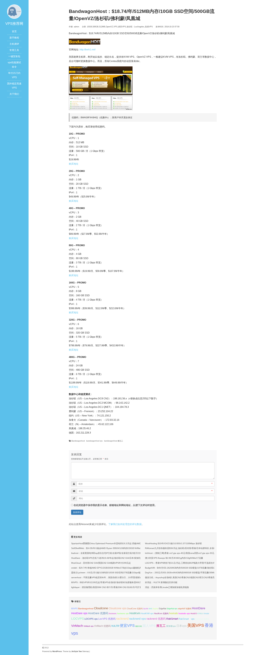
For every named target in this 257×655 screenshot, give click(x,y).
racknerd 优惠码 (156, 618)
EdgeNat (162, 608)
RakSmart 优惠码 (202, 619)
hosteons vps (123, 613)
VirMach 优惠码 (102, 626)
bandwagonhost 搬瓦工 (113, 441)
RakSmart (172, 618)
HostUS (194, 614)
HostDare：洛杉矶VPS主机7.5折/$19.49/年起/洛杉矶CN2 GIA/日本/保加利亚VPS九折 (111, 558)
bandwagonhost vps (94, 441)
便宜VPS (122, 27)
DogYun (155, 609)
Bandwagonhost (78, 441)
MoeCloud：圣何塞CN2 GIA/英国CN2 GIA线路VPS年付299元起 (101, 563)
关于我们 (14, 94)
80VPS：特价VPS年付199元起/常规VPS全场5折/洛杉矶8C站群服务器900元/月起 (108, 582)
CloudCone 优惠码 (135, 608)
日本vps (181, 625)
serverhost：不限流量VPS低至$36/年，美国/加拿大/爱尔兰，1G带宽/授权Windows (109, 577)
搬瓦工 (161, 625)
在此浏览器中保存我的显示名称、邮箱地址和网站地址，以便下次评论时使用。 (115, 505)
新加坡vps (171, 626)
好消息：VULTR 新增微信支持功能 (161, 582)
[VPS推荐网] (14, 11)
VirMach (77, 625)
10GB (89, 27)
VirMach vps (89, 626)
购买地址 (73, 164)
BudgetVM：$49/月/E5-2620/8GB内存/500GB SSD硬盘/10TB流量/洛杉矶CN (180, 568)
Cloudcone (101, 608)
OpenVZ (109, 27)
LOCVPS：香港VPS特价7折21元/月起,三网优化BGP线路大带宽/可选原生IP (180, 563)
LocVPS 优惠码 (107, 618)
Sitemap (85, 651)
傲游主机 (138, 626)
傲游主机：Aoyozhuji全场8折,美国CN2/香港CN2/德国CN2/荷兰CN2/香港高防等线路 (184, 577)
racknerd (122, 618)
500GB (95, 27)
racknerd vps (137, 618)
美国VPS (149, 27)
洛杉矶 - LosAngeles (135, 27)
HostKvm (134, 613)
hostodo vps (184, 613)
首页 (14, 31)
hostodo (173, 613)
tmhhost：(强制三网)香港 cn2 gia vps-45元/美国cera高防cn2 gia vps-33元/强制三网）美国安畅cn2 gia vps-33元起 (198, 553)
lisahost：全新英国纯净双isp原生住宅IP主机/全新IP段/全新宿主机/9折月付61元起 (108, 553)
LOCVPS (77, 618)
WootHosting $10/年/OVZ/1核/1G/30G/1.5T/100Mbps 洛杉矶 (173, 543)
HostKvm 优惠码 (161, 613)
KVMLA (200, 614)
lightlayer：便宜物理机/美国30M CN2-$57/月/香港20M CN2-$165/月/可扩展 (106, 587)
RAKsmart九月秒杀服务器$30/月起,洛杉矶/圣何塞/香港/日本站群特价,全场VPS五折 (183, 548)
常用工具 (14, 50)
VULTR (115, 626)
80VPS (74, 608)
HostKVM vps (147, 613)
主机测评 (14, 44)
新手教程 (14, 37)
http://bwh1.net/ (87, 49)
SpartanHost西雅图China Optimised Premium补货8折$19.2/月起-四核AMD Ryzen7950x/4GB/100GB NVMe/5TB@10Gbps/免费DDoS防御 (135, 543)
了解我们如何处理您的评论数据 (125, 524)
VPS (115, 27)
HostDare (198, 608)
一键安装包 (14, 56)
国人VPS (149, 626)
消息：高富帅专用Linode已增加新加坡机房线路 (167, 587)
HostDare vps (79, 613)
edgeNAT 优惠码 (184, 609)
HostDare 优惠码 (98, 613)
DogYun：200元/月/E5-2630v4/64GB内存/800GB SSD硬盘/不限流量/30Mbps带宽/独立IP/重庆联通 (191, 572)
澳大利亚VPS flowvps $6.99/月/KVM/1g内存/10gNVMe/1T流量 (174, 558)
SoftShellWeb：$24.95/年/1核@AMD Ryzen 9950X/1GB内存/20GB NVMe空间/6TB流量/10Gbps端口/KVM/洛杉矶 (124, 548)
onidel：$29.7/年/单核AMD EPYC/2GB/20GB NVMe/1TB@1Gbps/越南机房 (106, 568)
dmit (150, 609)
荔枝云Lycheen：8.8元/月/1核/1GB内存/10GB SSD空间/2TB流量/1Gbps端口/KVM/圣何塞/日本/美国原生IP (120, 572)
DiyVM (145, 609)
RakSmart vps (187, 619)
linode (206, 614)
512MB (102, 27)
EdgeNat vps (172, 609)
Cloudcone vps (117, 608)
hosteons (113, 613)
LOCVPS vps (91, 619)
